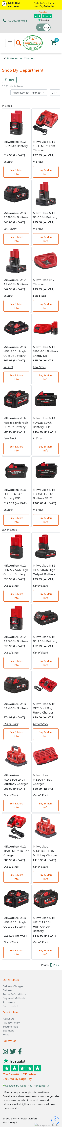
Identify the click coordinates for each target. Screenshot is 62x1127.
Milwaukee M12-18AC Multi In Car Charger (16, 851)
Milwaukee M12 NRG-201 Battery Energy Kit (45, 351)
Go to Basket (10, 1006)
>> (57, 965)
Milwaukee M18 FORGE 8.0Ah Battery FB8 (44, 422)
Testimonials (10, 1026)
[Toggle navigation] (10, 43)
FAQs (6, 1034)
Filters (11, 79)
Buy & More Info (16, 172)
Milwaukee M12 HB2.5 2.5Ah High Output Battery (15, 570)
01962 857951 (17, 20)
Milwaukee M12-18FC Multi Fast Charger (44, 146)
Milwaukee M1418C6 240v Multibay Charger (15, 779)
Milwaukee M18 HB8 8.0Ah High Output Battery (14, 922)
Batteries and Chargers (21, 58)
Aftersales (9, 1002)
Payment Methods (14, 998)
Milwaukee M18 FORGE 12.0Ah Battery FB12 (44, 494)
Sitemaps (8, 1030)
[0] (54, 43)
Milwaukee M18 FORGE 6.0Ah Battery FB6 (14, 494)
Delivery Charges (13, 986)
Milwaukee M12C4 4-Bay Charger (42, 779)
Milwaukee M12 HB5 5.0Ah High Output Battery (44, 570)
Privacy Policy (11, 1022)
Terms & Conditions (14, 994)
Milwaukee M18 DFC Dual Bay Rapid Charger (44, 708)
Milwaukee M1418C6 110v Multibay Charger (45, 851)
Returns (7, 990)
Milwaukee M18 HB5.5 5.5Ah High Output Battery (15, 422)
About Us (8, 1018)
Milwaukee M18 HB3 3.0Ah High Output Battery (14, 351)
